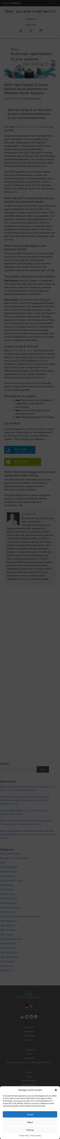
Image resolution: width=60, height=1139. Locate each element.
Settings (30, 1129)
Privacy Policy (36, 1135)
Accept (30, 1114)
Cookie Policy (24, 1135)
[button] (55, 1089)
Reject (30, 1122)
